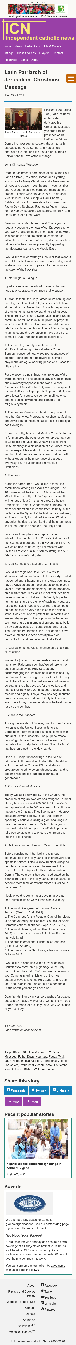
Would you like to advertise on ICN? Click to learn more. (38, 16)
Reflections (32, 46)
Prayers (44, 53)
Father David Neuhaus (32, 1056)
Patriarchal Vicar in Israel (36, 1065)
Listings (8, 53)
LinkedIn (62, 1090)
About (35, 60)
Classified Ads (26, 53)
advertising (53, 1224)
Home (7, 46)
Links (24, 60)
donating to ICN (29, 1270)
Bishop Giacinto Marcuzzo (30, 1052)
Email (33, 1102)
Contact (58, 53)
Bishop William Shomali (39, 1069)
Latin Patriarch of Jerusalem (23, 1061)
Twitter (40, 1090)
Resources (10, 60)
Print (15, 1102)
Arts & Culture (52, 46)
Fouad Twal (56, 1056)
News (18, 46)
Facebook (17, 1090)
